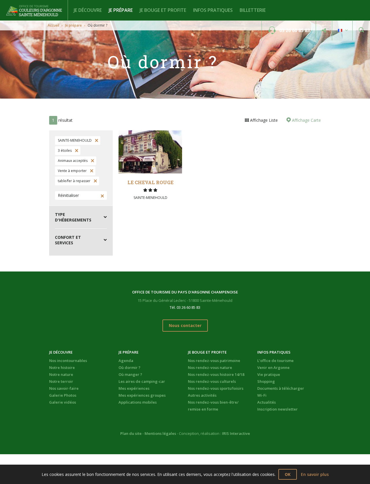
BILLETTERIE (253, 10)
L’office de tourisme (275, 360)
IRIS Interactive (236, 433)
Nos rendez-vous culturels (212, 381)
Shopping (266, 381)
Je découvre (88, 10)
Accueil (53, 25)
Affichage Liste (263, 120)
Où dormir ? (129, 367)
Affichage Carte (306, 120)
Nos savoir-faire (64, 388)
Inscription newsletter (277, 409)
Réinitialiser (68, 195)
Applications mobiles (138, 402)
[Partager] (324, 30)
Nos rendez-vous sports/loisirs (215, 388)
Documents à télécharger (280, 388)
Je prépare (121, 10)
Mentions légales (160, 433)
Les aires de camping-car (142, 381)
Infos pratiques (213, 10)
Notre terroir (61, 381)
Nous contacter (185, 325)
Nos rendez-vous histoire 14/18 (216, 374)
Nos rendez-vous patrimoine (214, 360)
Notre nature (61, 374)
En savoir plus (315, 474)
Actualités (266, 402)
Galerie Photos (62, 395)
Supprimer (96, 140)
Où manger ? (130, 374)
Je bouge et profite (163, 10)
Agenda (126, 360)
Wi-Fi (262, 395)
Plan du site (131, 433)
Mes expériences (134, 388)
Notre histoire (62, 367)
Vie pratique (268, 374)
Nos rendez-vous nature (210, 367)
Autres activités (202, 395)
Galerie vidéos (62, 402)
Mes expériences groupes (142, 395)
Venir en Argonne (273, 367)
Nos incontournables (68, 360)
